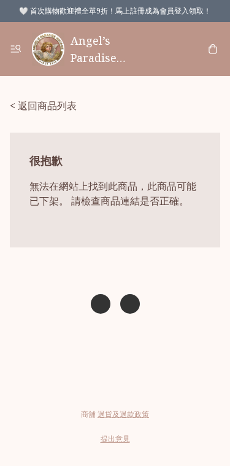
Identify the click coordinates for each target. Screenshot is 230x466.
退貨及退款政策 (123, 414)
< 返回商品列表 (43, 105)
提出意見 (115, 438)
